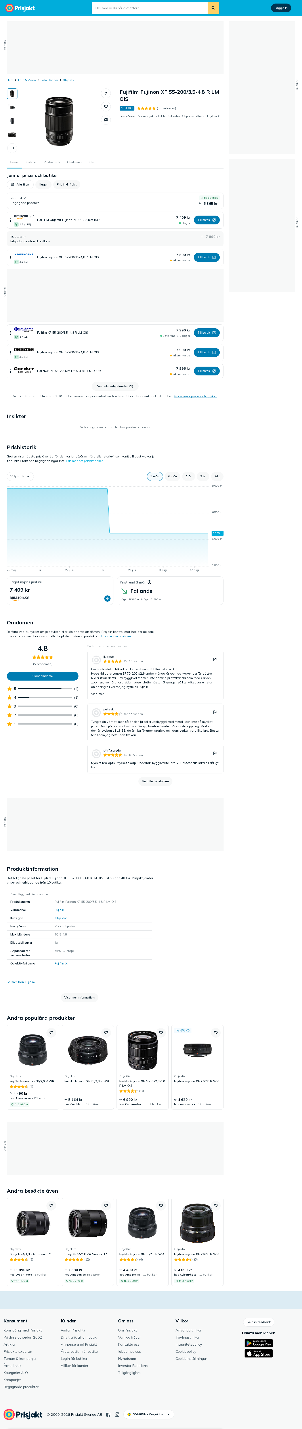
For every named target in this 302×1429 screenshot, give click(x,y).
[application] (115, 528)
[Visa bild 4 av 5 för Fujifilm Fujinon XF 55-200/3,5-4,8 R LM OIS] (12, 135)
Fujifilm (60, 910)
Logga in (281, 8)
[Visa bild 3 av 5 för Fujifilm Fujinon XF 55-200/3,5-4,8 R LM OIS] (12, 121)
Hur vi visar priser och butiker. (195, 396)
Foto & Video (27, 80)
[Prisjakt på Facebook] (108, 1414)
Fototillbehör (49, 80)
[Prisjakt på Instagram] (117, 1414)
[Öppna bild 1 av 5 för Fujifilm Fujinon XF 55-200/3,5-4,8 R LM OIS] (59, 121)
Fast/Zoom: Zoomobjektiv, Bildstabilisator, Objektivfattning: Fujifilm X (170, 116)
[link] (155, 675)
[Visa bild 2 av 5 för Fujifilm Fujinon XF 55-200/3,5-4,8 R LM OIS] (12, 107)
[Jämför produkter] (106, 120)
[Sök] (213, 8)
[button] (12, 148)
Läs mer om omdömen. (117, 636)
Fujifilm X (61, 963)
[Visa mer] (10, 220)
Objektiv (68, 80)
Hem (10, 80)
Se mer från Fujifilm (21, 982)
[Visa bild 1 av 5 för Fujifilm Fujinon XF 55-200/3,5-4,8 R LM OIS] (12, 93)
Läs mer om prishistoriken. (85, 461)
